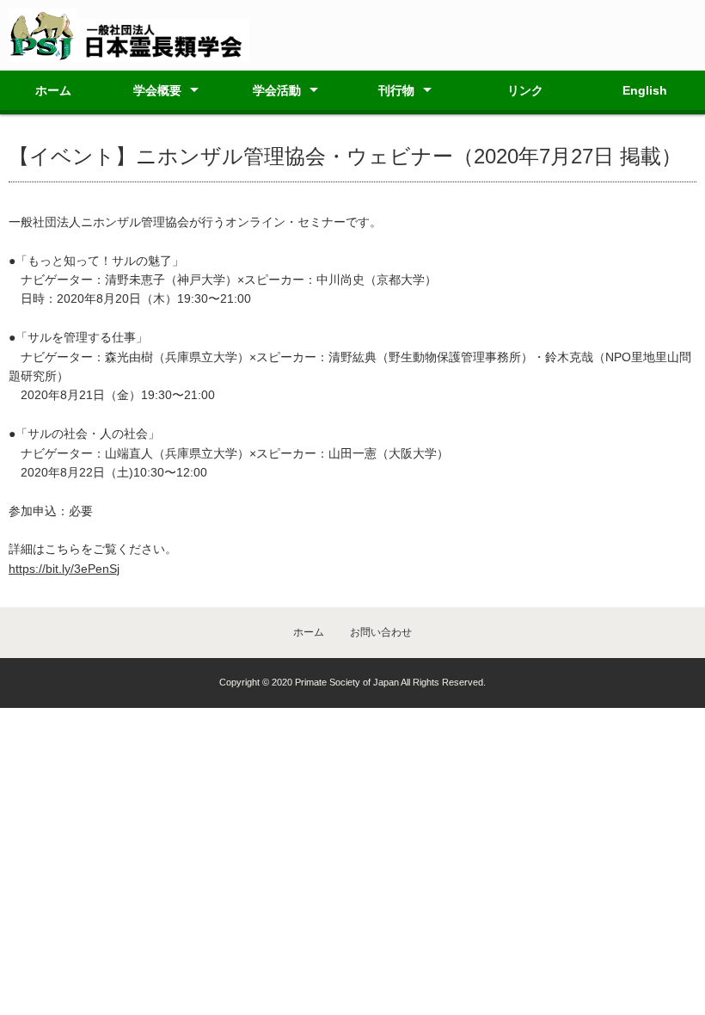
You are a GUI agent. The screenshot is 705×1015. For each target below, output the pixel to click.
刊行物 (396, 90)
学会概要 (157, 90)
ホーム (53, 90)
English (644, 90)
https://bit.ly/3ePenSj (64, 568)
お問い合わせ (381, 632)
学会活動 (277, 90)
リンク (525, 90)
